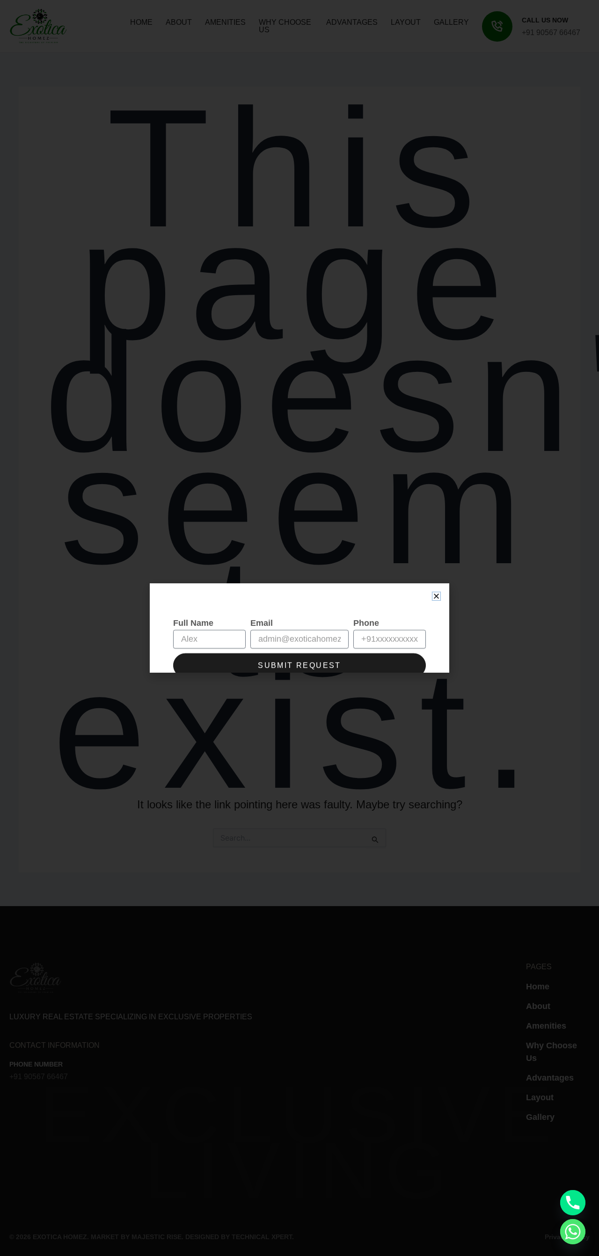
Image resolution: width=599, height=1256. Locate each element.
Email (261, 604)
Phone (366, 604)
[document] (299, 628)
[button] (436, 596)
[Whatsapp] (572, 1231)
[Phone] (572, 1202)
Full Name (193, 604)
